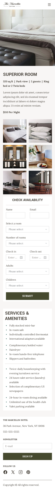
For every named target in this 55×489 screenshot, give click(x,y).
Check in (11, 251)
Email (33, 209)
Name (9, 209)
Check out (36, 251)
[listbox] (27, 229)
